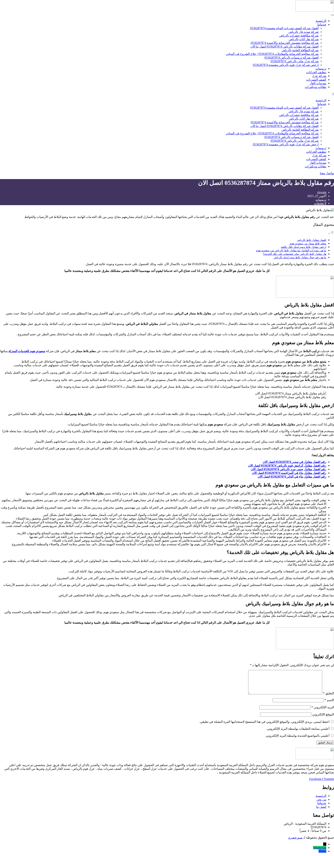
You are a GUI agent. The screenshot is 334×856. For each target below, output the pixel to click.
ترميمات (320, 68)
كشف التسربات (316, 79)
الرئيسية (321, 20)
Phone (322, 851)
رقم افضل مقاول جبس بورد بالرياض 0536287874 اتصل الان (288, 469)
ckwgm (321, 192)
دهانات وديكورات (315, 87)
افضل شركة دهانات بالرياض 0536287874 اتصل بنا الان (284, 46)
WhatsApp (319, 847)
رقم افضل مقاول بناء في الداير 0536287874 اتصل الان (292, 476)
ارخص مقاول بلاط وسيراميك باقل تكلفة (303, 246)
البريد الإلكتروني (322, 707)
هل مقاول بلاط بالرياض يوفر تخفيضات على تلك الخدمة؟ (294, 253)
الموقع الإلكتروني (323, 714)
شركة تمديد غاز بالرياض (303, 31)
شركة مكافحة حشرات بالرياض (299, 35)
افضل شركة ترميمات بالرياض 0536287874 (291, 57)
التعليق (328, 693)
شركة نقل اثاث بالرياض (304, 39)
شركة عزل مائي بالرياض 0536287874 (295, 61)
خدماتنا (321, 24)
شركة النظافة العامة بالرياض (300, 50)
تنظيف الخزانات (316, 72)
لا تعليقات (320, 203)
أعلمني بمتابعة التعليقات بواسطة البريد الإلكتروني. (297, 728)
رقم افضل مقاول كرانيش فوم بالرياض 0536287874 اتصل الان (287, 465)
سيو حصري (295, 837)
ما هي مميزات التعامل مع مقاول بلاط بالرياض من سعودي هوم (291, 250)
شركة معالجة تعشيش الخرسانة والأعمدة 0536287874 (285, 42)
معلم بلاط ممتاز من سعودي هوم (308, 243)
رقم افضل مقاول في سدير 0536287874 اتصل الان (294, 461)
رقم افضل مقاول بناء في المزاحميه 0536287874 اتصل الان (289, 473)
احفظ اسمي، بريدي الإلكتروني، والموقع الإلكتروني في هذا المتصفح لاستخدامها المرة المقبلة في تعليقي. (264, 721)
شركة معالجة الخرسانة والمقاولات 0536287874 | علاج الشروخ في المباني (272, 53)
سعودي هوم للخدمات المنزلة (27, 351)
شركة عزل (319, 76)
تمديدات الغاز (318, 83)
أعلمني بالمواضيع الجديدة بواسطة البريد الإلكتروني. (297, 735)
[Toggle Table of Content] (331, 233)
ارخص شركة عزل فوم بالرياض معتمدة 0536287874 (286, 65)
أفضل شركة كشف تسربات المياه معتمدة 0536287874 (284, 28)
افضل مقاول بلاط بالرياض (311, 240)
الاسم (329, 700)
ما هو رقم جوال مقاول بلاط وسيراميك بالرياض (300, 257)
